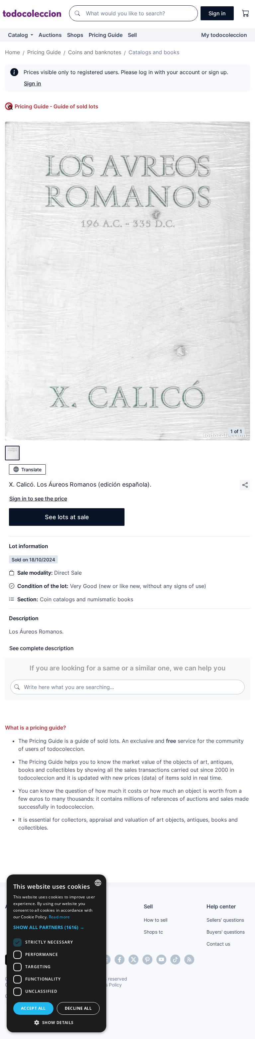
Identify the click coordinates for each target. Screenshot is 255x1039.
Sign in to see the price (38, 498)
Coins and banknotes (94, 52)
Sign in (32, 83)
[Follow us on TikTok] (175, 960)
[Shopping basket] (246, 13)
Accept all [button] (33, 1008)
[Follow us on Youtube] (161, 960)
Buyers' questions (226, 932)
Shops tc (153, 932)
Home (12, 52)
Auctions (50, 35)
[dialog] (56, 953)
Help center (221, 906)
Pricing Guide (106, 35)
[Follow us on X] (133, 960)
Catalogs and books (153, 52)
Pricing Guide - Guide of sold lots (56, 106)
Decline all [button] (78, 1008)
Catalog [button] (18, 35)
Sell (132, 35)
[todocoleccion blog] (189, 960)
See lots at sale (67, 517)
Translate (31, 469)
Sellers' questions (225, 920)
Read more (59, 917)
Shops (75, 35)
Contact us (218, 944)
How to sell (155, 920)
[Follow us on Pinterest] (147, 960)
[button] (56, 927)
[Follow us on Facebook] (120, 960)
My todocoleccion (224, 35)
